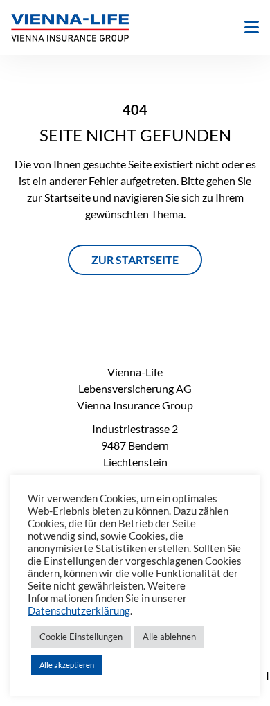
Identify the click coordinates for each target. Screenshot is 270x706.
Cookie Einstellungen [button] (81, 636)
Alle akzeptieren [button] (66, 664)
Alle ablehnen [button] (169, 636)
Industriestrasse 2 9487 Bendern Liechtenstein (135, 445)
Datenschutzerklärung (79, 611)
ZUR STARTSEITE (135, 259)
